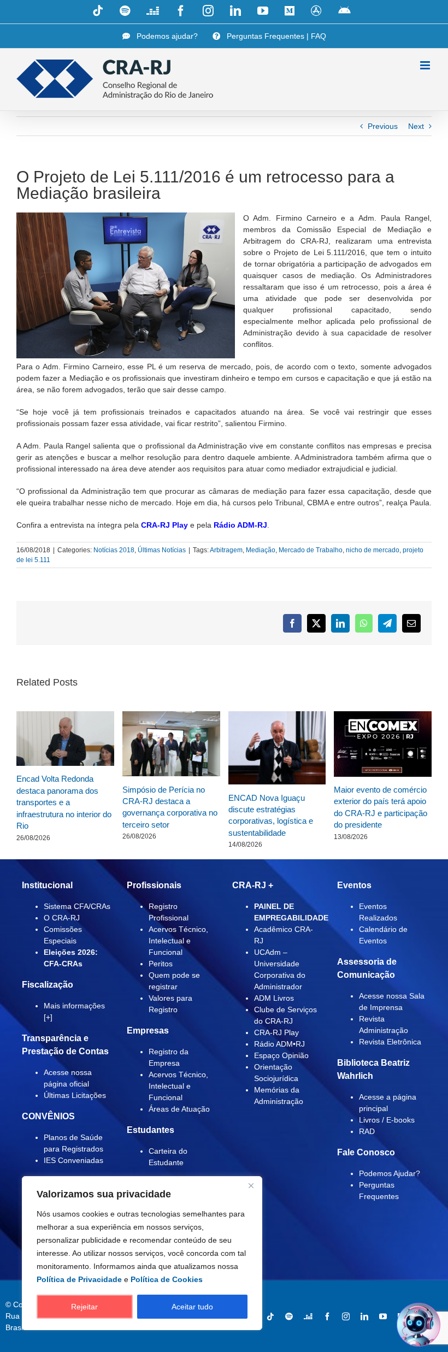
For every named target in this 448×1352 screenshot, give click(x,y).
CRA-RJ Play (164, 525)
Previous (383, 126)
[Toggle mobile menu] (426, 65)
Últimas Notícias (162, 550)
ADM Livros (274, 998)
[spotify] (289, 1316)
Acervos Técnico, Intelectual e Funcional (178, 941)
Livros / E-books (387, 1119)
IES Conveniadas (73, 1160)
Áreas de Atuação (179, 1109)
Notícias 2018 (113, 550)
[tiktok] (270, 1316)
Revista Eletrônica (390, 1041)
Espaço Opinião (281, 1055)
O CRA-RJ (62, 917)
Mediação (260, 550)
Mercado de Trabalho (311, 550)
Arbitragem (226, 550)
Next (416, 126)
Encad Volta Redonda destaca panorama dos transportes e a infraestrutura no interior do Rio (63, 802)
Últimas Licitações (75, 1095)
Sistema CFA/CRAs (77, 906)
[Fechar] (250, 1185)
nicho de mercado (372, 550)
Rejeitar (84, 1306)
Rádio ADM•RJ (279, 1044)
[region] (142, 1253)
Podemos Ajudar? (389, 1173)
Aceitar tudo (192, 1306)
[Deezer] (308, 1316)
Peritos (161, 963)
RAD (367, 1131)
